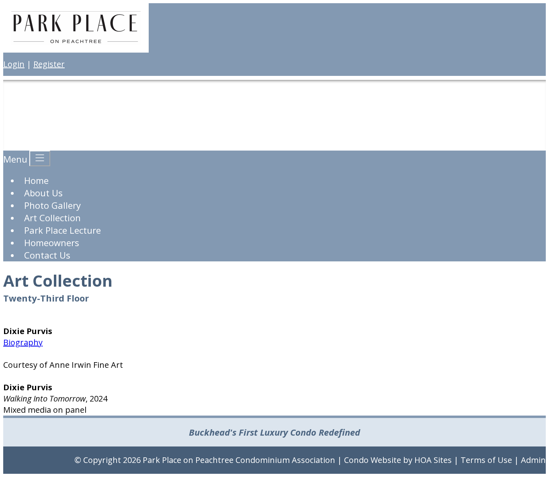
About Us (43, 193)
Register (49, 64)
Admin (533, 460)
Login (14, 64)
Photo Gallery (52, 205)
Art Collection (52, 218)
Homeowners (51, 242)
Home (36, 180)
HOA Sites (433, 460)
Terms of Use (486, 460)
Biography (23, 342)
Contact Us (47, 255)
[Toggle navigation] (39, 158)
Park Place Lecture (62, 230)
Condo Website (372, 460)
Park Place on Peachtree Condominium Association (239, 460)
